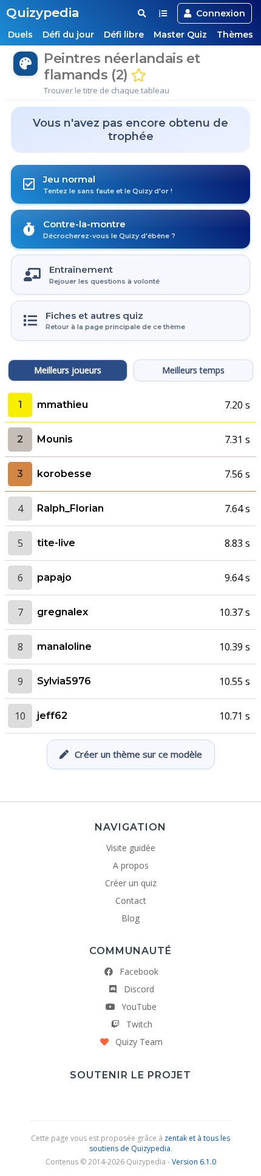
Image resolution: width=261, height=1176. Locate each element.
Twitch (139, 1024)
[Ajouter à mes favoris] (138, 75)
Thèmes (235, 34)
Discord (139, 989)
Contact (130, 900)
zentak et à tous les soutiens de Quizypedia (160, 1143)
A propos (131, 865)
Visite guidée (130, 848)
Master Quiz (180, 34)
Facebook (139, 971)
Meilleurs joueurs (67, 370)
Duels (20, 34)
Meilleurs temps (193, 370)
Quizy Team (139, 1041)
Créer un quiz (131, 883)
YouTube (139, 1006)
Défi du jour (68, 34)
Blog (130, 918)
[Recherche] (142, 13)
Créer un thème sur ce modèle (138, 754)
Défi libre (124, 34)
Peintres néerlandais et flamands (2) (122, 66)
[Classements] (163, 13)
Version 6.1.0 (194, 1162)
